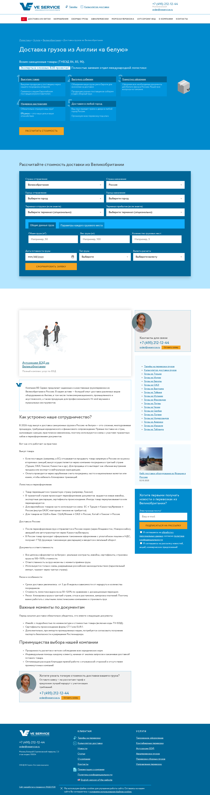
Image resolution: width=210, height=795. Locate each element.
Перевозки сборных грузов (150, 759)
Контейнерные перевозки (150, 743)
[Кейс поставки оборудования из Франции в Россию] (150, 459)
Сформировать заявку (51, 266)
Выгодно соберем (82, 79)
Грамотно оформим (134, 79)
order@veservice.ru (162, 9)
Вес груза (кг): (87, 233)
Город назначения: (116, 193)
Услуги (36, 40)
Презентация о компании (91, 769)
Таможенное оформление (149, 738)
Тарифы (73, 7)
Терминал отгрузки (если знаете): (43, 206)
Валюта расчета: (142, 251)
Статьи (81, 754)
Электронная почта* (150, 511)
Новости (82, 748)
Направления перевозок (149, 764)
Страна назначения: (116, 179)
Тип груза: (84, 251)
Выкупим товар (30, 79)
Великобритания (52, 40)
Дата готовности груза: (38, 251)
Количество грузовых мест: (147, 233)
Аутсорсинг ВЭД (145, 748)
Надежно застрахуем (34, 104)
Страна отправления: (36, 179)
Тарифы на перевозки (89, 738)
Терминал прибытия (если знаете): (124, 206)
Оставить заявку (71, 698)
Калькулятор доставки (96, 7)
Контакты (83, 764)
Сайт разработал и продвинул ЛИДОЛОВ (37, 787)
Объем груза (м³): (37, 233)
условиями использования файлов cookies (110, 792)
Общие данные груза (42, 225)
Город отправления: (36, 193)
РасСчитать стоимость (41, 131)
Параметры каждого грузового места (82, 225)
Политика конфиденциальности (95, 775)
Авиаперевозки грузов (148, 754)
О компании (84, 759)
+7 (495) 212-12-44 (165, 4)
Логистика (25, 40)
